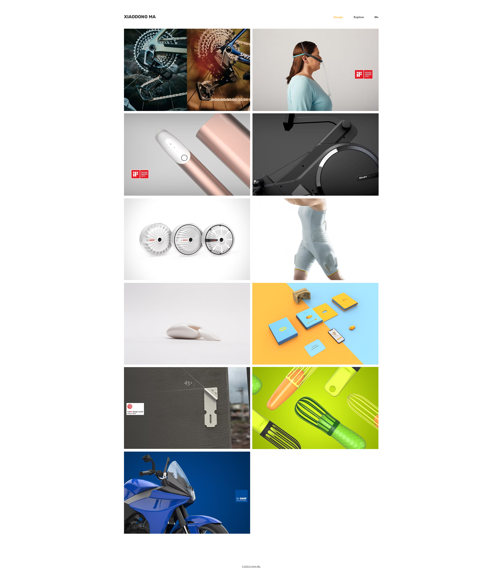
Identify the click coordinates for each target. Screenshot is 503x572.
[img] (187, 70)
